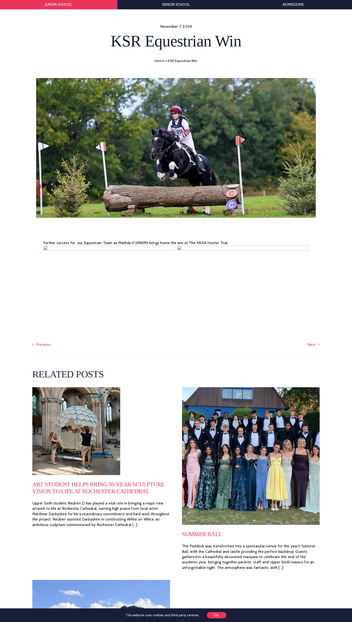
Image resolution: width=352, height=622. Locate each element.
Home (159, 61)
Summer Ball (202, 534)
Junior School (58, 4)
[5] (76, 389)
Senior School (176, 4)
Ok (216, 615)
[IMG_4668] (251, 389)
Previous (43, 344)
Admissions (293, 4)
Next (311, 344)
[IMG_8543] (101, 581)
